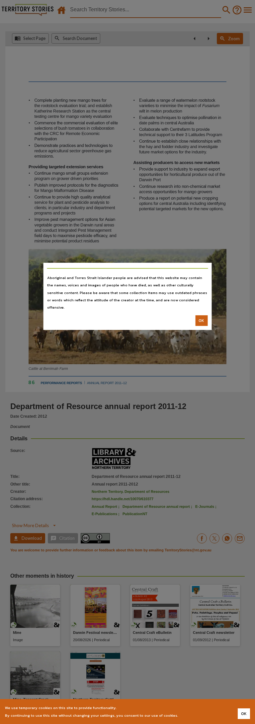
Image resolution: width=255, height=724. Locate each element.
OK (201, 321)
